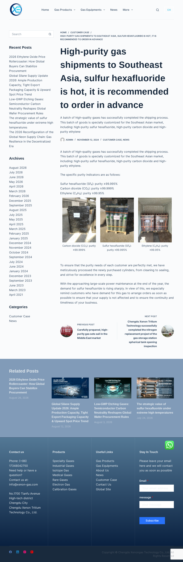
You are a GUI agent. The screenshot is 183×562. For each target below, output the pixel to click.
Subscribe (152, 520)
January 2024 (18, 271)
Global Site (103, 489)
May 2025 (16, 219)
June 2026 (16, 177)
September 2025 (20, 205)
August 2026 (18, 167)
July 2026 (16, 172)
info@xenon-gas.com (23, 484)
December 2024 (20, 243)
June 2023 (16, 285)
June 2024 (16, 266)
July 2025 (16, 215)
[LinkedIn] (17, 552)
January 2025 (18, 238)
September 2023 (20, 280)
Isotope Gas (61, 470)
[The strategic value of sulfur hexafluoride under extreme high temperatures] (155, 388)
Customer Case (112, 139)
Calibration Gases (64, 489)
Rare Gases (60, 480)
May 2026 (16, 182)
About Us (102, 470)
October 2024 (18, 252)
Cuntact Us (103, 484)
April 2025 (16, 224)
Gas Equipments (91, 9)
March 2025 (17, 229)
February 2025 (19, 233)
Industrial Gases (63, 465)
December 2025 (20, 200)
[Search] (157, 10)
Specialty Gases (63, 461)
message (146, 497)
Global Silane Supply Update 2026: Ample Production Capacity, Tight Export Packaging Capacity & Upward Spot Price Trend (30, 85)
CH (169, 9)
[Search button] (50, 34)
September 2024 (20, 257)
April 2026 (16, 186)
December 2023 (20, 276)
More (126, 9)
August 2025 (18, 210)
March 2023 (17, 290)
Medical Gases (62, 475)
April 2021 (16, 294)
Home (45, 9)
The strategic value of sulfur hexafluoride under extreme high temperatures (31, 122)
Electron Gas (61, 484)
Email (144, 480)
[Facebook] (10, 552)
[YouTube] (32, 552)
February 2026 (19, 196)
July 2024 (16, 262)
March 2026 (17, 191)
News (113, 9)
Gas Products (63, 9)
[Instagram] (24, 552)
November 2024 (20, 247)
